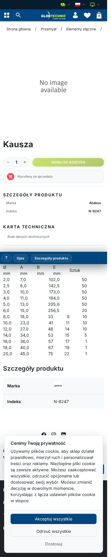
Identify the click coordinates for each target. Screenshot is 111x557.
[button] (18, 15)
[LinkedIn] (63, 434)
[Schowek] (87, 15)
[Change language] (81, 4)
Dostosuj (53, 543)
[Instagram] (53, 434)
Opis (21, 258)
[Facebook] (43, 434)
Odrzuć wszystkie (53, 531)
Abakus (95, 203)
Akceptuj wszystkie (53, 518)
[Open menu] (6, 15)
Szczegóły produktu (51, 258)
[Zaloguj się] (75, 15)
